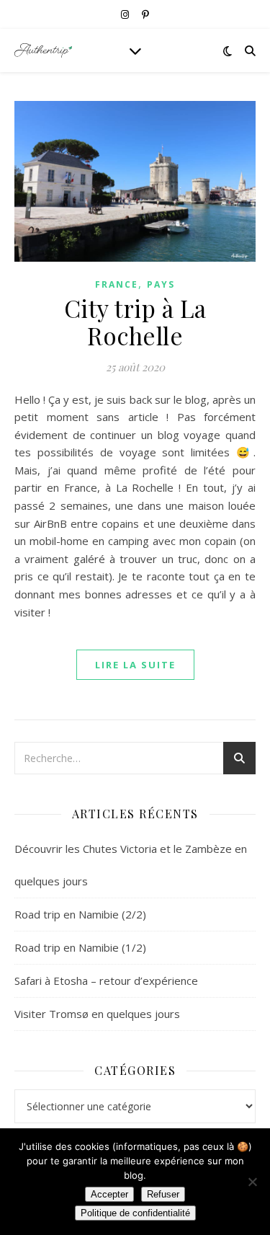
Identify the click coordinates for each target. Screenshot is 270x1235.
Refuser (163, 1194)
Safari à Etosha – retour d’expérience (106, 980)
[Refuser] (252, 1181)
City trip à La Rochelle (135, 321)
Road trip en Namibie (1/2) (80, 947)
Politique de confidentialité (135, 1213)
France (116, 284)
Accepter (109, 1194)
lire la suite (135, 664)
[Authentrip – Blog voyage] (43, 50)
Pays (161, 284)
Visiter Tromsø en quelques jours (97, 1013)
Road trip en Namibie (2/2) (80, 914)
